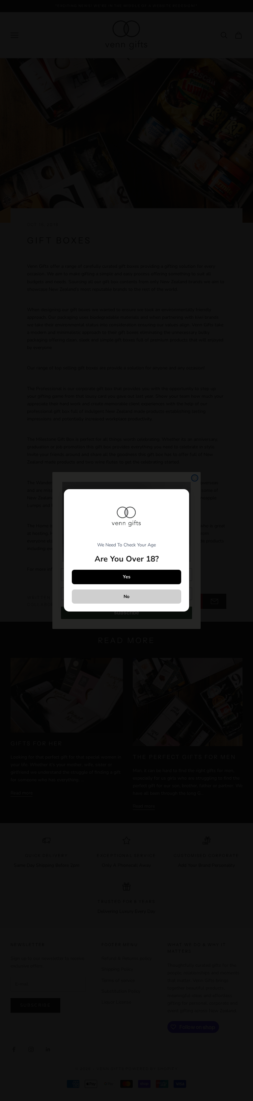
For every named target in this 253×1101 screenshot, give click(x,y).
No (126, 596)
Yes (126, 577)
